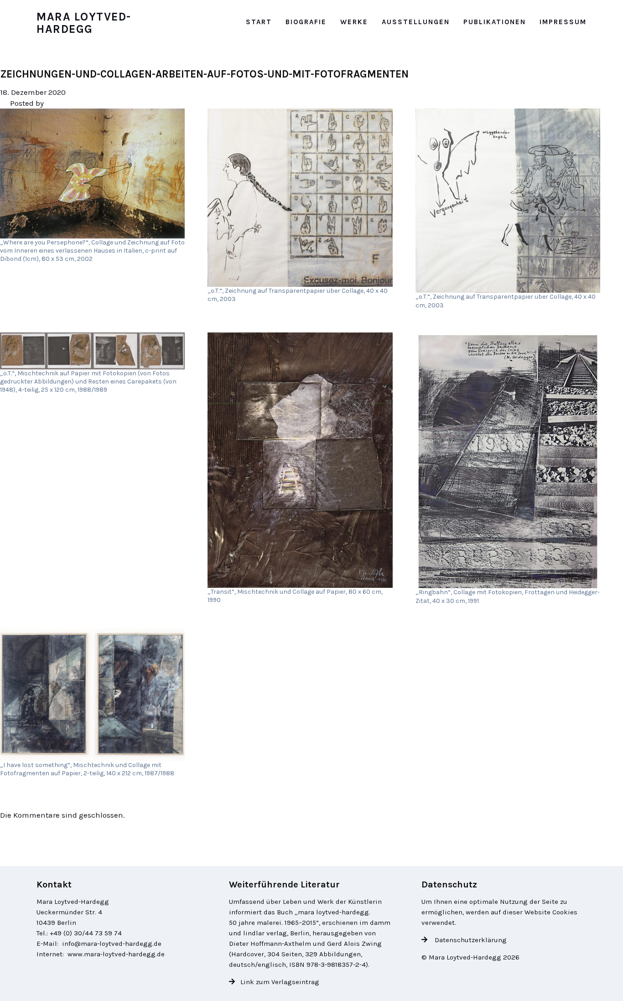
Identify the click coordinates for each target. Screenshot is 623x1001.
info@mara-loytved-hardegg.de (111, 943)
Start (259, 22)
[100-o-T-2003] (300, 197)
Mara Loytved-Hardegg (83, 23)
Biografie (306, 22)
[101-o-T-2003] (507, 201)
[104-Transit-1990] (300, 460)
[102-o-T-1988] (92, 350)
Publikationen (494, 22)
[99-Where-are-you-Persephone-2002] (92, 174)
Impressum (563, 22)
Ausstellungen (416, 22)
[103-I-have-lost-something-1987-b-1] (92, 694)
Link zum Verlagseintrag (279, 982)
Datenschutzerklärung (470, 940)
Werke (354, 22)
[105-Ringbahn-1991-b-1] (507, 460)
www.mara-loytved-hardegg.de (116, 954)
